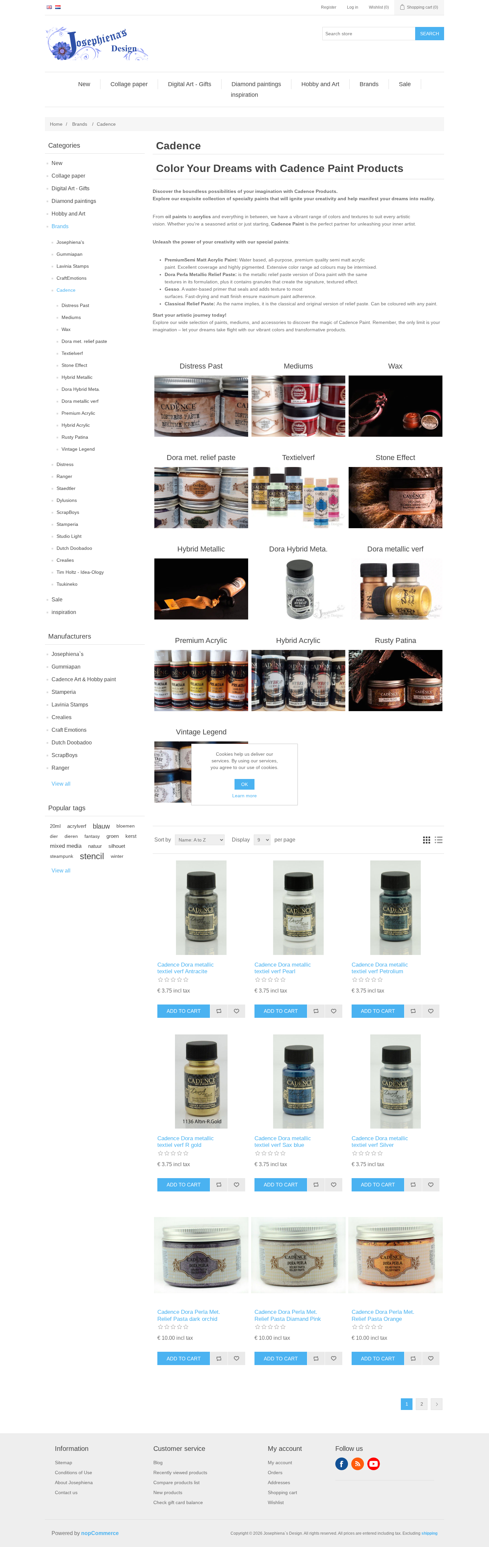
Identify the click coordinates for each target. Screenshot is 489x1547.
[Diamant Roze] (298, 1255)
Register (328, 7)
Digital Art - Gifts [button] (189, 84)
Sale (57, 599)
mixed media (66, 846)
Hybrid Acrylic (76, 425)
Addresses (279, 1482)
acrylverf (76, 826)
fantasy (92, 836)
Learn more (244, 795)
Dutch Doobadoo (74, 548)
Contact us (66, 1492)
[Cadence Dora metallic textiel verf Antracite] (201, 907)
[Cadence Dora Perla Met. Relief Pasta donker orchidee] (201, 1255)
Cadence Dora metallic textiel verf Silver (380, 1141)
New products (167, 1492)
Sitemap (63, 1462)
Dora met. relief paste (84, 341)
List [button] (438, 840)
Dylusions (67, 500)
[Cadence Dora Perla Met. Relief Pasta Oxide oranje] (395, 1255)
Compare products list (176, 1482)
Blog (158, 1462)
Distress (65, 464)
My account (280, 1462)
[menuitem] (84, 84)
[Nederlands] (58, 7)
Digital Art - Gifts (70, 188)
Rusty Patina (75, 437)
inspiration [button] (244, 94)
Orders (275, 1472)
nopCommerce (100, 1533)
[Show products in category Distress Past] (201, 406)
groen (112, 836)
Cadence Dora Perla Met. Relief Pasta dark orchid (188, 1315)
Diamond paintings (74, 201)
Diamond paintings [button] (256, 84)
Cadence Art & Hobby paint (84, 679)
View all (61, 784)
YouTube (373, 1464)
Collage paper (68, 176)
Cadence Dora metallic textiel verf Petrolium (380, 968)
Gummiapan (69, 254)
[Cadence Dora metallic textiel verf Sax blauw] (298, 1081)
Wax (66, 329)
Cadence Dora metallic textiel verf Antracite (185, 968)
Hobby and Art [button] (320, 84)
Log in (352, 7)
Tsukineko (67, 584)
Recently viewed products (180, 1472)
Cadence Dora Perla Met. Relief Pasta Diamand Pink (287, 1315)
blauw (101, 826)
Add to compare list (219, 1011)
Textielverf (72, 353)
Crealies (65, 560)
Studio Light (69, 536)
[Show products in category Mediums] (298, 406)
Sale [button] (405, 84)
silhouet (116, 846)
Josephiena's (70, 242)
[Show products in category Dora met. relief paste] (201, 497)
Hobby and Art (68, 214)
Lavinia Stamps (73, 266)
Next (436, 1404)
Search (429, 33)
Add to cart (184, 1011)
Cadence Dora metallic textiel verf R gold (185, 1141)
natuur (95, 846)
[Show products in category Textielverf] (298, 497)
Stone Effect (74, 365)
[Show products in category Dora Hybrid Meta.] (298, 589)
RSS (357, 1464)
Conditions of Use (73, 1472)
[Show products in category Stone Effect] (395, 497)
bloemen (125, 826)
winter (117, 856)
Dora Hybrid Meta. (81, 389)
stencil (92, 856)
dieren (71, 836)
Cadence (66, 290)
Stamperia (67, 524)
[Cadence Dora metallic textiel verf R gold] (201, 1081)
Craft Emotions (69, 730)
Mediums (71, 317)
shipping (429, 1533)
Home (56, 124)
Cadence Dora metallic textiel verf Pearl (282, 968)
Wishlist (276, 1502)
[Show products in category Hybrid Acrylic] (298, 680)
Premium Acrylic (78, 413)
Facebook (341, 1464)
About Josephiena (74, 1482)
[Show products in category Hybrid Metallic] (201, 589)
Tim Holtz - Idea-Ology (80, 572)
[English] (49, 7)
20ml (55, 826)
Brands (60, 226)
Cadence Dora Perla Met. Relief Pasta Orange (383, 1315)
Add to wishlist (236, 1011)
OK (244, 784)
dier (54, 836)
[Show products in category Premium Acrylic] (201, 680)
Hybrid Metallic (77, 377)
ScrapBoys (68, 512)
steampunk (61, 856)
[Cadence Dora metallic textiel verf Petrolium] (395, 907)
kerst (130, 836)
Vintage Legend (78, 449)
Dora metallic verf (80, 401)
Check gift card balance (178, 1502)
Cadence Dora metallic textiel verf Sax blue (282, 1141)
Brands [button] (369, 84)
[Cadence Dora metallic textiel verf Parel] (298, 907)
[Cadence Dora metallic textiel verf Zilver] (395, 1081)
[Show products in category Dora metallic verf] (395, 589)
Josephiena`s (67, 654)
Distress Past (75, 305)
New (57, 163)
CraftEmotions (71, 278)
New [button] (84, 84)
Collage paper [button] (129, 84)
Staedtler (66, 488)
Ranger (64, 476)
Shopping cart (282, 1492)
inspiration (64, 612)
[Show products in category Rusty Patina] (395, 680)
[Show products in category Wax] (395, 406)
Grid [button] (426, 840)
